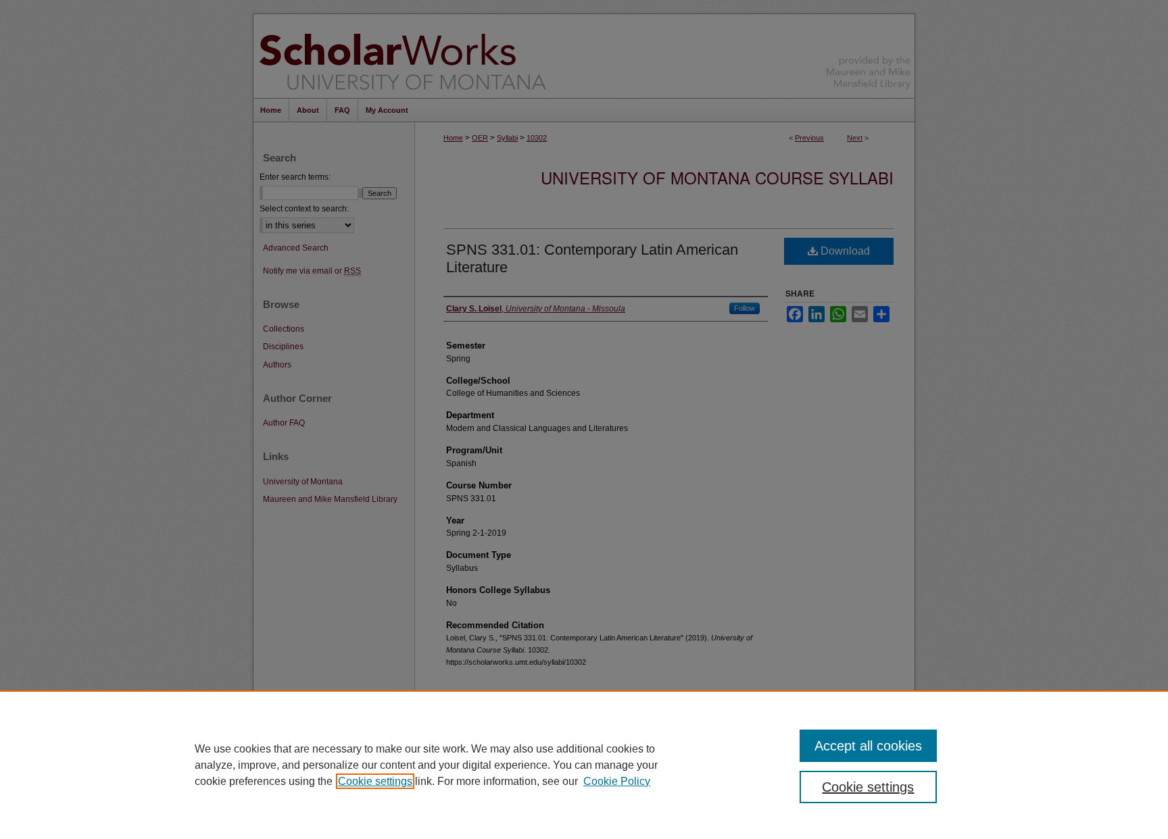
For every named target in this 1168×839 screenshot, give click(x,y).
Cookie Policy (616, 781)
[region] (584, 764)
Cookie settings (375, 781)
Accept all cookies (868, 745)
